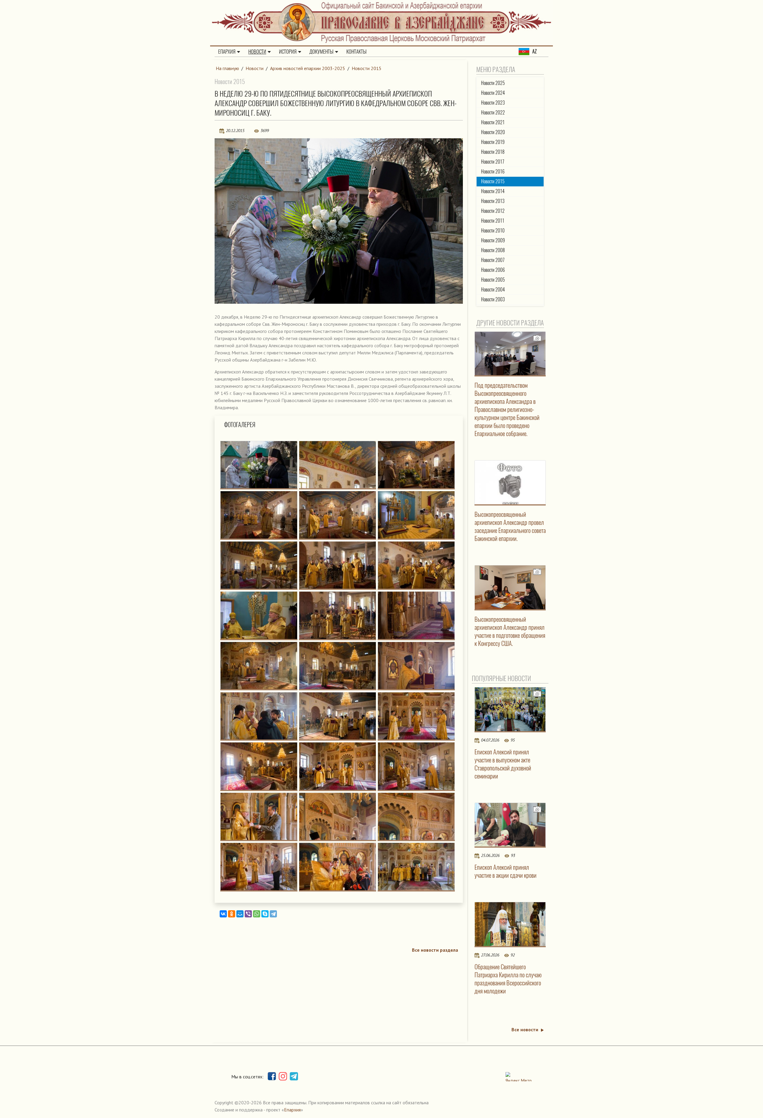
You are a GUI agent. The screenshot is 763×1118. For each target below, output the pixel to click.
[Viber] (248, 913)
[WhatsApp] (256, 913)
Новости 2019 (493, 142)
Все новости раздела (435, 950)
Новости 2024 (493, 93)
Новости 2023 (493, 103)
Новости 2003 (493, 299)
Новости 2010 (493, 230)
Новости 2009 (493, 240)
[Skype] (265, 913)
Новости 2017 (492, 162)
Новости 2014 (493, 191)
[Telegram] (273, 913)
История (288, 51)
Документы (321, 51)
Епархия (226, 51)
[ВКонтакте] (223, 913)
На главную (227, 68)
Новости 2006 (493, 270)
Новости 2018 (493, 152)
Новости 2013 (493, 201)
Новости (257, 51)
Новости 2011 (492, 221)
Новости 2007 (493, 260)
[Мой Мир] (240, 913)
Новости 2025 (493, 83)
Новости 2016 (493, 171)
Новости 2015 (367, 68)
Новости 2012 (493, 211)
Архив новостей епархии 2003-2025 (307, 68)
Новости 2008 (493, 250)
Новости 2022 (493, 112)
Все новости (524, 1029)
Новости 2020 (493, 132)
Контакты (356, 51)
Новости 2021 (493, 122)
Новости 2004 (493, 289)
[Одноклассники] (231, 913)
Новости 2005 (493, 280)
